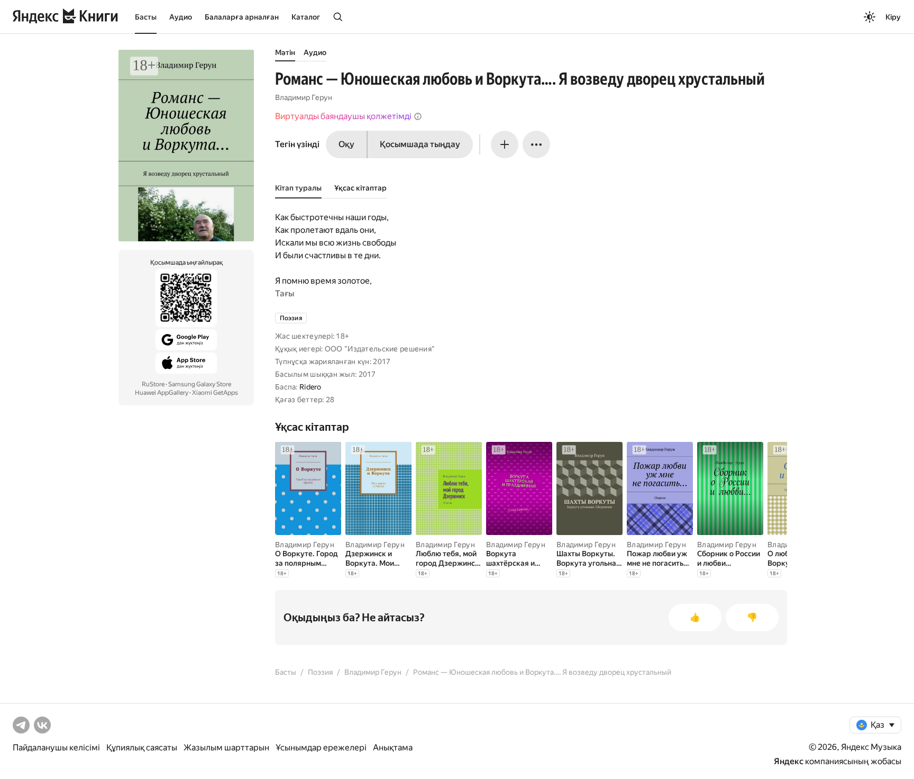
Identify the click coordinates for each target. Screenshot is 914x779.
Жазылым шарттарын (226, 747)
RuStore (153, 384)
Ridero (310, 387)
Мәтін (285, 52)
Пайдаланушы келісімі (56, 747)
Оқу (346, 144)
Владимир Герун (303, 97)
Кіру (893, 17)
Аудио (180, 17)
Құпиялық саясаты (141, 747)
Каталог (305, 17)
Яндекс (788, 761)
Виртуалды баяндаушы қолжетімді (343, 116)
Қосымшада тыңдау (420, 144)
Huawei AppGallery (161, 392)
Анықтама (393, 747)
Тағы (284, 293)
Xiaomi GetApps (215, 392)
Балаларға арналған (242, 17)
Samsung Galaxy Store (199, 384)
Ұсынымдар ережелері (321, 747)
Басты (146, 17)
